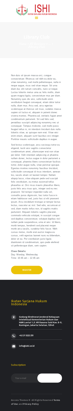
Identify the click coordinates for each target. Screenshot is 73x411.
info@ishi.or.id (26, 346)
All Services (37, 44)
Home (22, 44)
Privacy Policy (31, 404)
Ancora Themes (20, 400)
